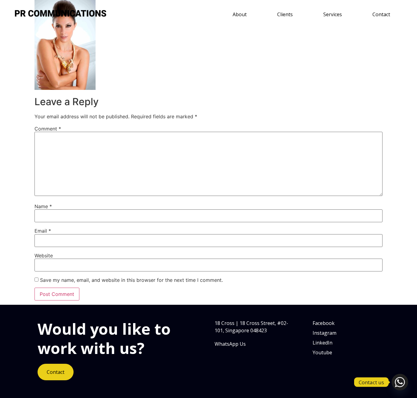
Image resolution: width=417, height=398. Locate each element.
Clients (285, 14)
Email (42, 230)
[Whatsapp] (400, 382)
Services (332, 14)
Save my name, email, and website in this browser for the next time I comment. (131, 280)
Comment (47, 128)
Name (43, 206)
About (240, 14)
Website (43, 255)
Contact (381, 14)
